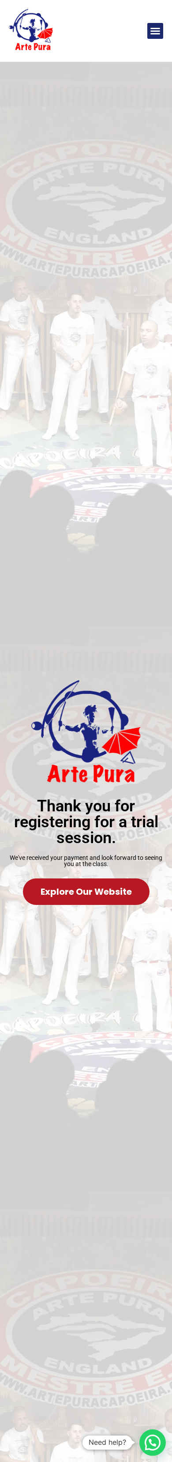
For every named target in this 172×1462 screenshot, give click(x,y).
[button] (155, 31)
